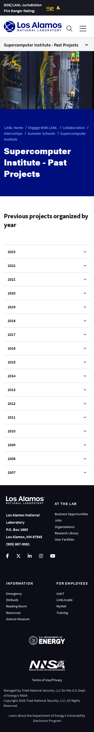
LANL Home (13, 127)
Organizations (64, 527)
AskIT (60, 593)
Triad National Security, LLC (41, 690)
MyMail (61, 606)
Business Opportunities (71, 514)
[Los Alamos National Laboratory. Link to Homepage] (33, 26)
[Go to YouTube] (52, 556)
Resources (13, 613)
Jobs (58, 520)
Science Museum (18, 619)
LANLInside (64, 600)
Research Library (67, 533)
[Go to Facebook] (7, 556)
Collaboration (73, 127)
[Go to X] (18, 556)
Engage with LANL (42, 127)
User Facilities (64, 539)
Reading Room (16, 606)
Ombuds (12, 600)
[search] (69, 28)
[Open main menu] (83, 29)
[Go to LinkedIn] (30, 556)
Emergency (14, 593)
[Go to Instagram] (41, 556)
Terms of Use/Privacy (47, 680)
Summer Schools (41, 133)
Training (62, 613)
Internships (13, 133)
